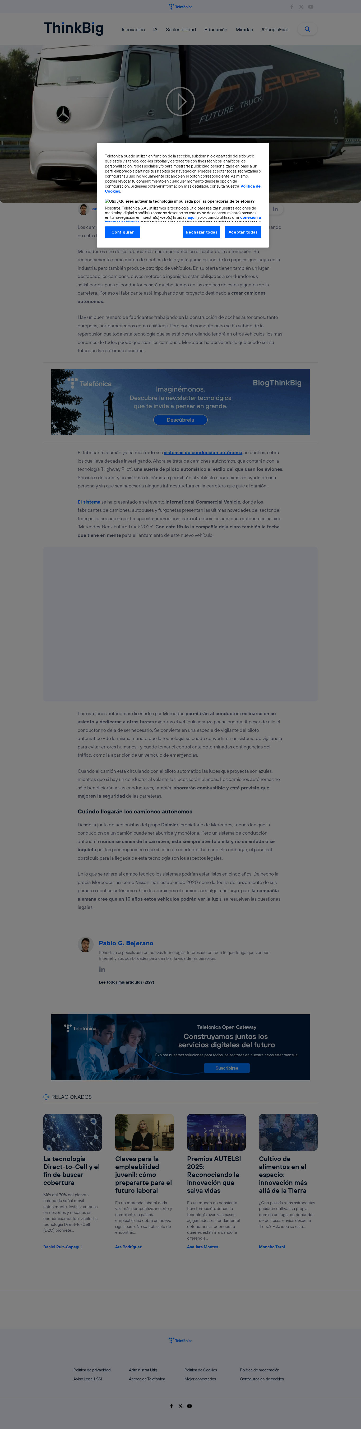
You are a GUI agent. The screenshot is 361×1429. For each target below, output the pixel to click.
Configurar (123, 232)
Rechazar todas (201, 232)
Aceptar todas (243, 232)
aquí (192, 217)
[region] (183, 195)
